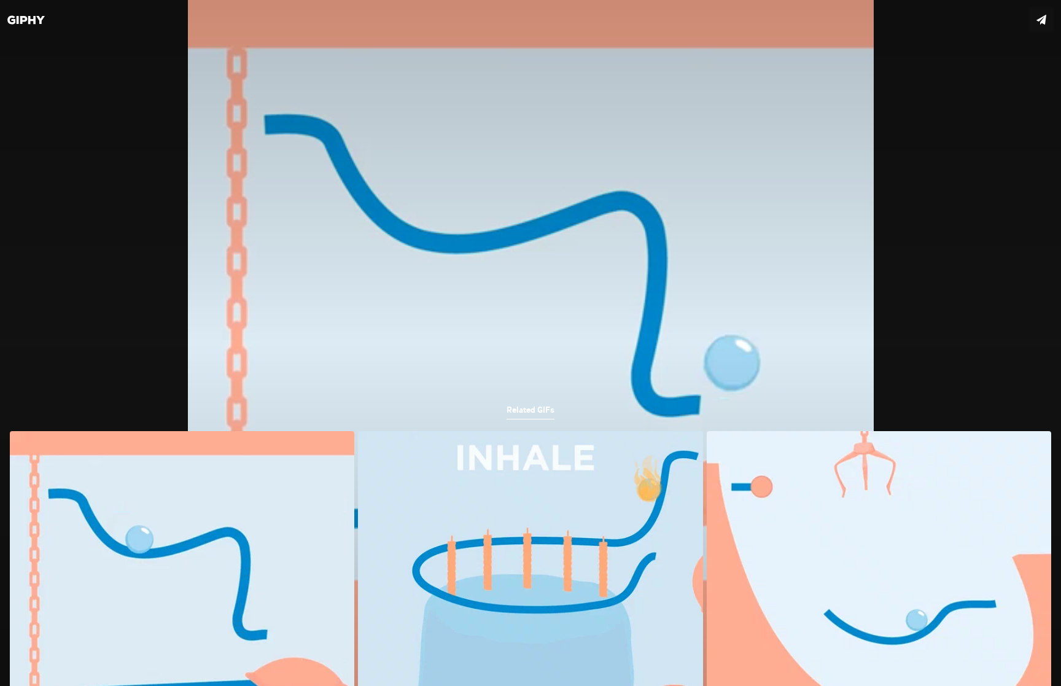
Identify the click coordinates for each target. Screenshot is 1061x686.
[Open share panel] (1041, 19)
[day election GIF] (530, 343)
